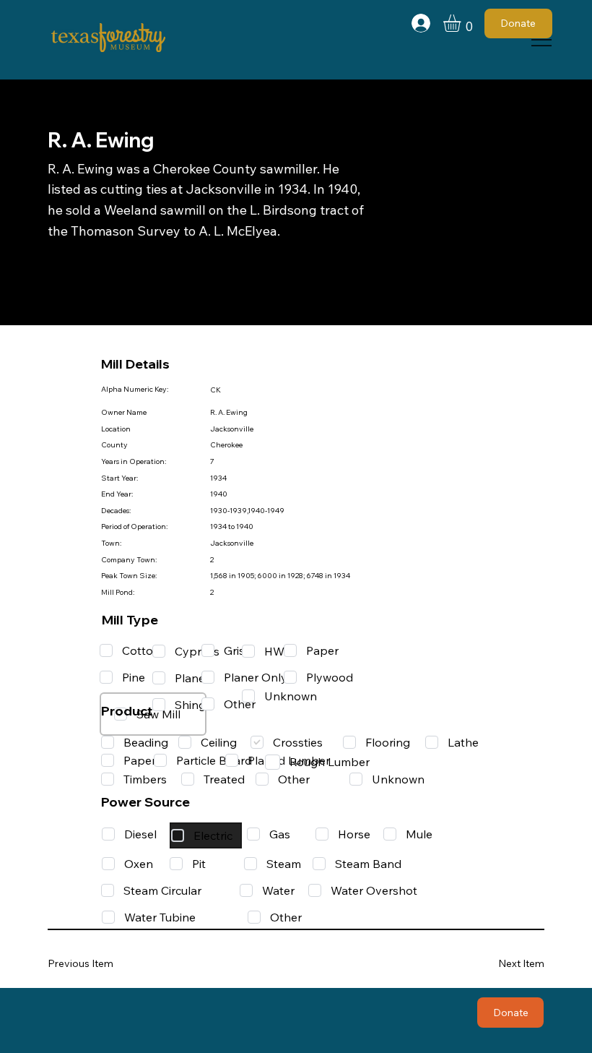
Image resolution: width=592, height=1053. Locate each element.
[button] (462, 23)
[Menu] (542, 40)
